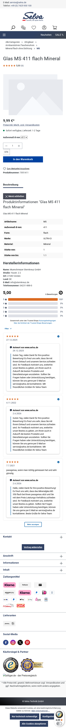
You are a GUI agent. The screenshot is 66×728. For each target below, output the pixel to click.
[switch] (59, 723)
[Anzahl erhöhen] (19, 146)
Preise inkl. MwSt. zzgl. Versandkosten (21, 125)
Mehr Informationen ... (40, 711)
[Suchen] (12, 27)
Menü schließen (16, 196)
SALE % (59, 34)
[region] (33, 95)
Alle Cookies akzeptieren (34, 724)
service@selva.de (18, 2)
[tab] (13, 185)
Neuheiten (46, 34)
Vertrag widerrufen (33, 547)
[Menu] (4, 35)
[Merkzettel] (33, 27)
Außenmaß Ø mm (11, 137)
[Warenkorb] (54, 27)
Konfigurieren (49, 716)
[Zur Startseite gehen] (33, 16)
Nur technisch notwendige (24, 716)
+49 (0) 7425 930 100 (21, 5)
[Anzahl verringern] (6, 146)
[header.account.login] (43, 27)
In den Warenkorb (23, 159)
